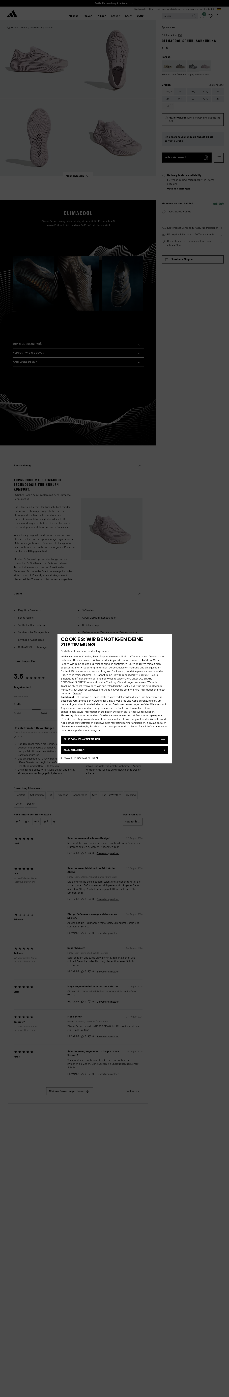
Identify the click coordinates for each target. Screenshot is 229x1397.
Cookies (77, 693)
